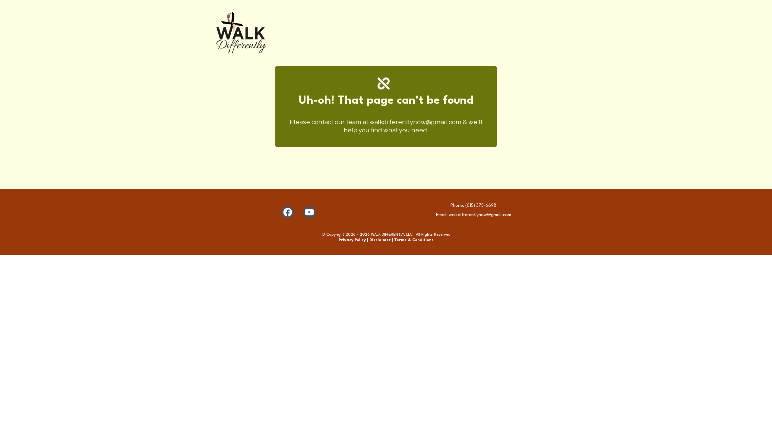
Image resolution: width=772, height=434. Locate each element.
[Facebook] (288, 212)
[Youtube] (309, 212)
